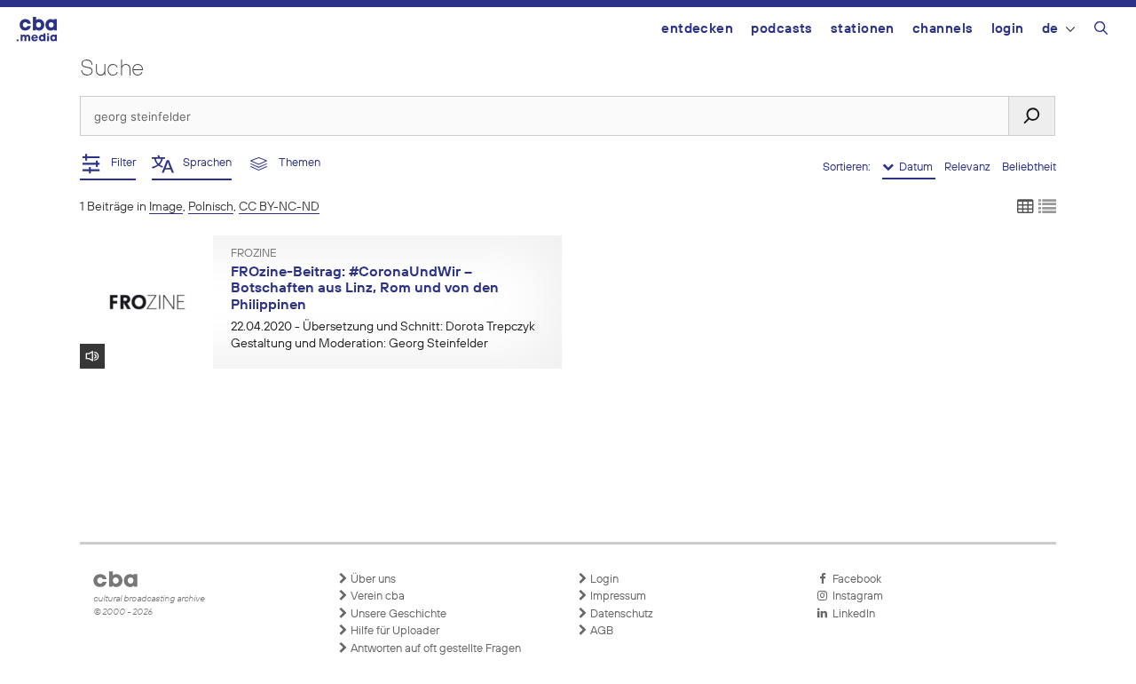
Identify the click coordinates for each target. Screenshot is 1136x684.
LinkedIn (851, 614)
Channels (943, 29)
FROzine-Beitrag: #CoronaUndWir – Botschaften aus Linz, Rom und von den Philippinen (365, 289)
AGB (600, 631)
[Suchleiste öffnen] (1101, 31)
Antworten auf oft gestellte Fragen (434, 649)
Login (1007, 29)
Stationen (863, 29)
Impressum (617, 596)
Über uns (372, 579)
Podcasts (782, 29)
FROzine (254, 254)
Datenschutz (620, 614)
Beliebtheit (1029, 167)
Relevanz (968, 167)
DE (1050, 29)
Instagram (855, 596)
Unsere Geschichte (397, 614)
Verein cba (376, 596)
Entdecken (697, 29)
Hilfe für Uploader (393, 631)
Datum (914, 167)
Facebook (854, 579)
